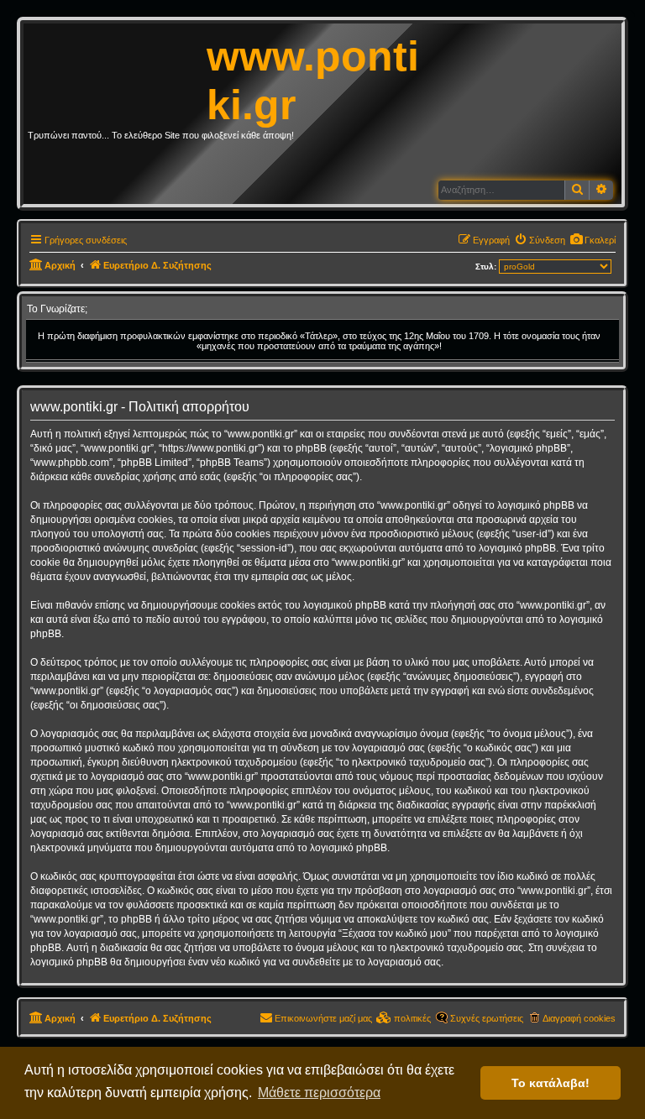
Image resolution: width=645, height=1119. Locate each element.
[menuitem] (592, 240)
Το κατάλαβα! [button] (550, 1083)
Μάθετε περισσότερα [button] (319, 1092)
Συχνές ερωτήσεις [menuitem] (486, 1018)
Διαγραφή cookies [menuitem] (579, 1018)
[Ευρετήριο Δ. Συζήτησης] (117, 70)
